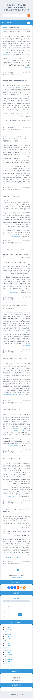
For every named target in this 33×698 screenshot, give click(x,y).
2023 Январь (8, 652)
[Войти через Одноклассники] (24, 587)
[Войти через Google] (21, 587)
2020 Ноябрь (8, 632)
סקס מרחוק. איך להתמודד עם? (13, 249)
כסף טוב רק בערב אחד (11, 196)
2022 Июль (8, 645)
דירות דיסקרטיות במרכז (19, 430)
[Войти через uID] (8, 587)
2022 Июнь (8, 643)
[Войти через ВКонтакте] (11, 587)
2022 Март (7, 638)
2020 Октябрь (8, 629)
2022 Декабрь (8, 650)
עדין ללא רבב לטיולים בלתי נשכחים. (15, 81)
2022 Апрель (8, 641)
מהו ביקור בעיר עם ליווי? (11, 458)
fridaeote (11, 72)
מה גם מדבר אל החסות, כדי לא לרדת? (16, 31)
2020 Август (8, 627)
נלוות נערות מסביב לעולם (11, 409)
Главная (5, 27)
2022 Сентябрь (9, 647)
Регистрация (14, 577)
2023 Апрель (8, 659)
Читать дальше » (12, 123)
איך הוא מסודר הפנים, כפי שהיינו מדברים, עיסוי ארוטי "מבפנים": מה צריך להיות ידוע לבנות (15, 138)
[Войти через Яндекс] (18, 587)
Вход (20, 577)
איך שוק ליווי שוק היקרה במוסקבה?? (15, 358)
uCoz (16, 695)
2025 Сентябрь (9, 666)
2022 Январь (8, 636)
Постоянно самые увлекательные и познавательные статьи (16, 7)
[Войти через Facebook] (14, 587)
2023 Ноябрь (8, 663)
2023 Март (7, 657)
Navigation (7, 23)
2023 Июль (8, 661)
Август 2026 (16, 598)
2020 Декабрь (8, 634)
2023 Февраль (8, 654)
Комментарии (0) (17, 74)
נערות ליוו (14, 394)
